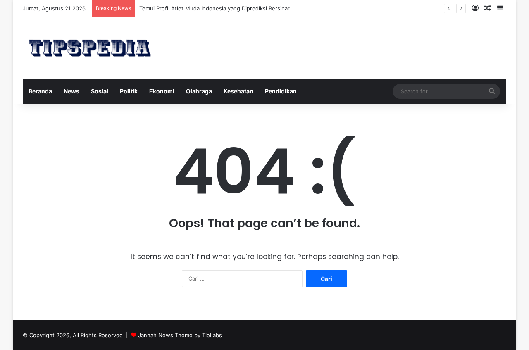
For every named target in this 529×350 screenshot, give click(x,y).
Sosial (99, 91)
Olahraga (199, 91)
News (71, 91)
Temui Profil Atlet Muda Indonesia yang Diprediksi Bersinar (214, 8)
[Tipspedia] (90, 47)
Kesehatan (238, 91)
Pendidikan (281, 91)
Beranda (40, 91)
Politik (129, 91)
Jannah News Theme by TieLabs (180, 335)
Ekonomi (161, 91)
